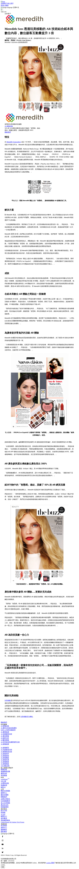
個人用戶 (10, 3)
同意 (3, 867)
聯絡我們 (4, 722)
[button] (39, 8)
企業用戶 (4, 3)
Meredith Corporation (14, 142)
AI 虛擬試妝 (9, 126)
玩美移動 (8, 700)
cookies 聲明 (50, 863)
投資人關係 (4, 5)
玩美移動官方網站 (26, 717)
